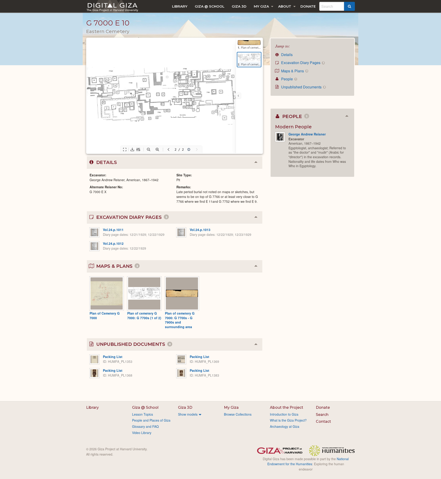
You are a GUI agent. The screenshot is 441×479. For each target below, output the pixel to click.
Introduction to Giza (284, 414)
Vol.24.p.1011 (113, 229)
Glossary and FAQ (145, 426)
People (288, 79)
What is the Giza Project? (288, 420)
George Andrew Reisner (307, 134)
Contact (323, 421)
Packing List (112, 356)
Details (286, 54)
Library (179, 6)
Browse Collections (238, 414)
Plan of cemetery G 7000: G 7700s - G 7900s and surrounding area (180, 320)
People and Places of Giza (151, 420)
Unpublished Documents (302, 87)
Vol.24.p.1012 (113, 243)
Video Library (141, 432)
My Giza (261, 6)
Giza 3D (239, 6)
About (284, 6)
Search (322, 414)
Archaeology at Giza (284, 426)
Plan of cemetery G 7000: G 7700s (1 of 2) (144, 315)
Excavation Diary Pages (302, 62)
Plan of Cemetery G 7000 (105, 315)
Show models (188, 414)
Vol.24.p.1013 (200, 229)
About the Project (286, 407)
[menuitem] (179, 6)
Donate (308, 6)
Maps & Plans (293, 70)
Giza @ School (209, 6)
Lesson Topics (142, 414)
